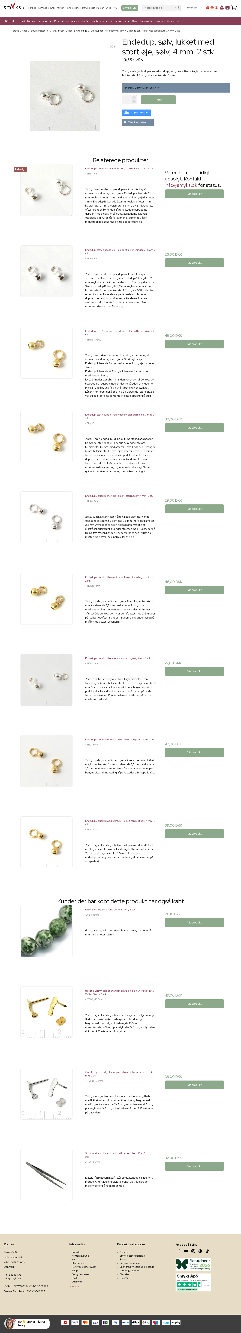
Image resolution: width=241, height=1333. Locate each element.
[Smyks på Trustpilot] (193, 1282)
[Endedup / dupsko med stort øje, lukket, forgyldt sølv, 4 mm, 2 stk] (46, 851)
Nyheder (125, 1252)
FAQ (115, 7)
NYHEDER (10, 21)
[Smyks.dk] (14, 8)
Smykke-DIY (129, 7)
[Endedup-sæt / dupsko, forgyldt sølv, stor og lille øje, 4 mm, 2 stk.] (46, 362)
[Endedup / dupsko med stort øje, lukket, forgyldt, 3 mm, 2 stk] (46, 770)
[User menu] (222, 8)
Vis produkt (194, 194)
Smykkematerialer (130, 1263)
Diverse (124, 1277)
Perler (123, 1259)
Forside (32, 7)
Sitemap (74, 1286)
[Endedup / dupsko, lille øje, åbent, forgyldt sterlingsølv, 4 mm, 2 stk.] (46, 608)
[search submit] (177, 8)
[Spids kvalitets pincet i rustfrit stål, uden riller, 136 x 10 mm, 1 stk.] (46, 1184)
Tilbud (22, 21)
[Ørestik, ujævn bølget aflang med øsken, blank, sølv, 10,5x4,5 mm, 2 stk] (46, 1103)
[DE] (212, 8)
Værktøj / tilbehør (130, 1270)
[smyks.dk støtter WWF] (193, 1264)
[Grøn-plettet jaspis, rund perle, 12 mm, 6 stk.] (46, 940)
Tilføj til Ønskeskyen (139, 112)
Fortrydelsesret (81, 1274)
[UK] (216, 8)
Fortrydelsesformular (92, 7)
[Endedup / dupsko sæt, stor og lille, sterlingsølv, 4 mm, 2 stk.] (46, 199)
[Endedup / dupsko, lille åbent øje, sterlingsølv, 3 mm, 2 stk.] (46, 689)
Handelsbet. (72, 7)
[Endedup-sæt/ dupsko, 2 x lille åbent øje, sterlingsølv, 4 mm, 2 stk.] (46, 280)
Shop (108, 7)
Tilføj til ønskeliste (137, 122)
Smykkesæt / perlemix (132, 1255)
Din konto (77, 1281)
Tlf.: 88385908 (12, 1274)
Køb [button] (159, 99)
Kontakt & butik (46, 7)
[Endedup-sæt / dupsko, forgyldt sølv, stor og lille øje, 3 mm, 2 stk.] (46, 445)
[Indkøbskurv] (234, 8)
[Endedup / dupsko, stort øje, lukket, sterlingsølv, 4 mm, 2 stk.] (46, 526)
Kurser (60, 7)
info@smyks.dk (181, 185)
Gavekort (160, 21)
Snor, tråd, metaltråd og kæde (137, 1266)
